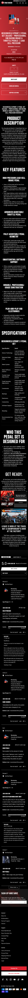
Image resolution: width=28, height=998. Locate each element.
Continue (21, 502)
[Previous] (1, 18)
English (16, 0)
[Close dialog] (26, 491)
